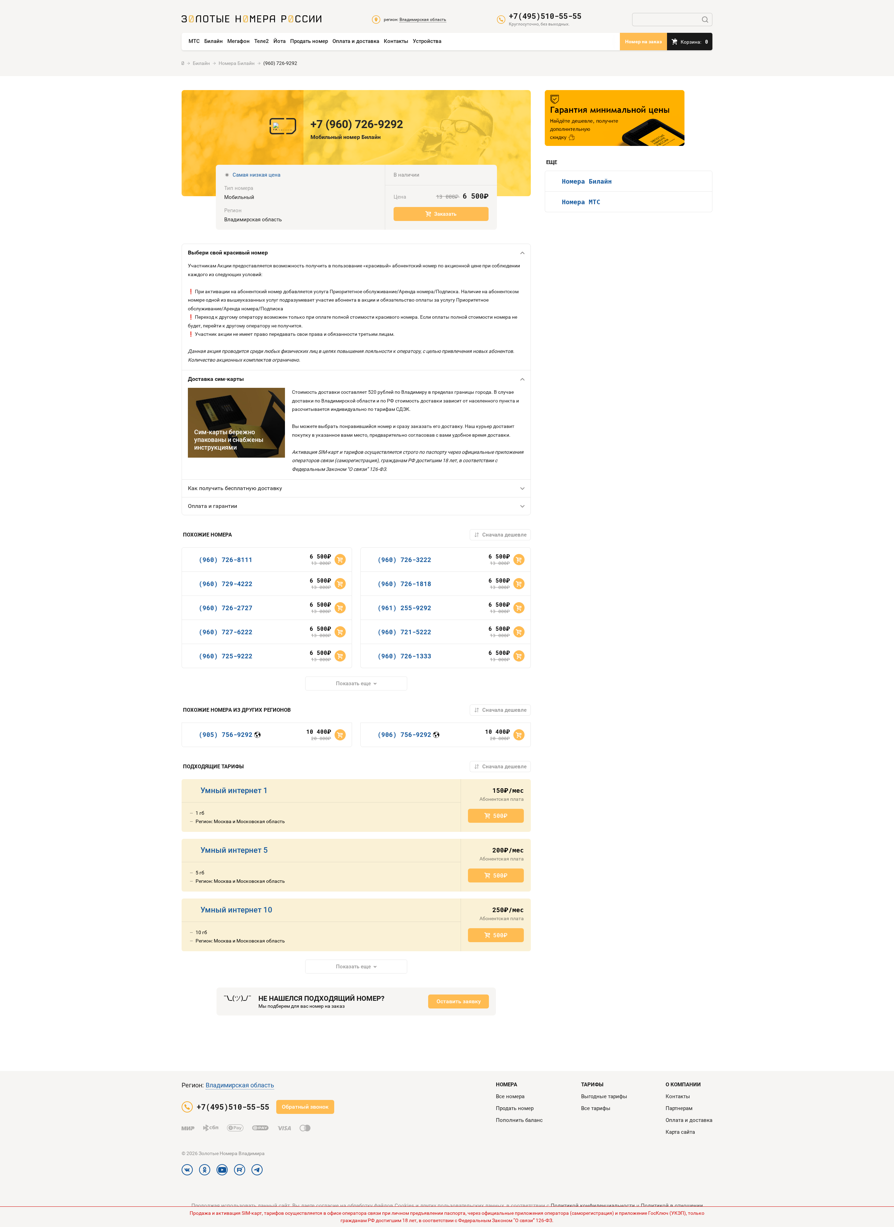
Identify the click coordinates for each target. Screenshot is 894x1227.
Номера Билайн (587, 181)
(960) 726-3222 (404, 559)
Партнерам (679, 1108)
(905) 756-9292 (225, 734)
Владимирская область (240, 1085)
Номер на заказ (643, 41)
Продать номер (309, 41)
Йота (279, 41)
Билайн (213, 41)
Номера (506, 1084)
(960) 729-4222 (225, 583)
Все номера (510, 1096)
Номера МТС (581, 202)
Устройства (427, 41)
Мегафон (238, 41)
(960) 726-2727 (225, 608)
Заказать (445, 214)
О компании (683, 1084)
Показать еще (353, 683)
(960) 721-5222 (404, 632)
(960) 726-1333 (404, 656)
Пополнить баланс (519, 1120)
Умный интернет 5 (234, 850)
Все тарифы (595, 1108)
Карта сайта (680, 1132)
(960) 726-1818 (404, 583)
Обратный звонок (305, 1106)
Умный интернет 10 (236, 910)
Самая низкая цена (256, 175)
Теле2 (261, 41)
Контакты (396, 41)
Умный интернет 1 (234, 790)
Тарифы (592, 1084)
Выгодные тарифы (604, 1096)
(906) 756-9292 (404, 734)
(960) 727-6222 (225, 632)
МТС (194, 41)
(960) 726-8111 (225, 559)
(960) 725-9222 (225, 656)
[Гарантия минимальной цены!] (614, 118)
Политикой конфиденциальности (593, 1206)
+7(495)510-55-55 (545, 16)
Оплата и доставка (355, 41)
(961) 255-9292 (404, 608)
